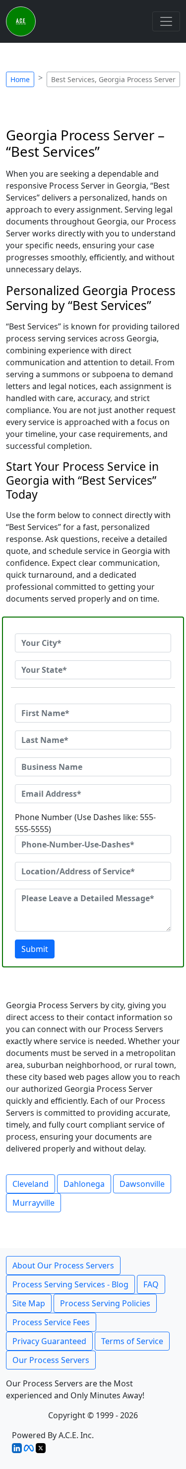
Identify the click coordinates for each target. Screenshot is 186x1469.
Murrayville (33, 1202)
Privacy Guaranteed (49, 1341)
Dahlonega (84, 1183)
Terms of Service (132, 1341)
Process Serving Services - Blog (70, 1284)
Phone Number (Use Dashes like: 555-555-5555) (85, 823)
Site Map (28, 1303)
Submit (34, 949)
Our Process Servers (50, 1360)
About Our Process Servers (63, 1265)
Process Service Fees (51, 1322)
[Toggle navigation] (166, 21)
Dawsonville (142, 1183)
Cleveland (30, 1183)
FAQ (151, 1284)
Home (20, 79)
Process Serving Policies (105, 1303)
